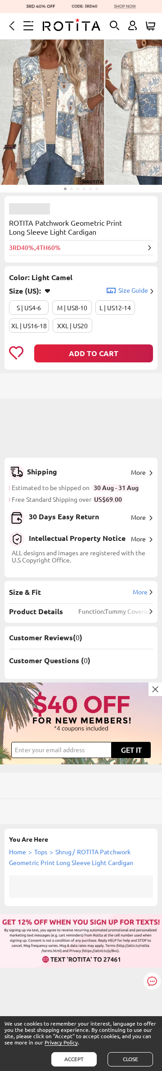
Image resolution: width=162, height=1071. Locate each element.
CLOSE (130, 1059)
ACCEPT (74, 1059)
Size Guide (133, 290)
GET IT (131, 750)
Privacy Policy (61, 1042)
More (138, 472)
